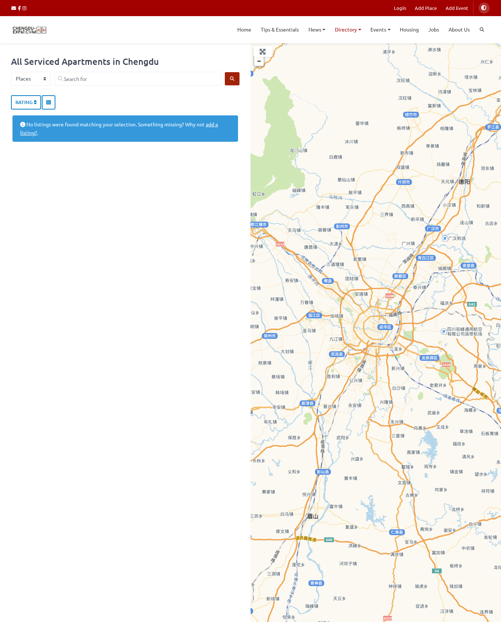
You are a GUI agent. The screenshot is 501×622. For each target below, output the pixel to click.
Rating (24, 102)
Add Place (426, 8)
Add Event (457, 8)
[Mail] (14, 8)
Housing (409, 29)
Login (400, 8)
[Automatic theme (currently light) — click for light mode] (484, 8)
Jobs (433, 29)
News (314, 29)
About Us (459, 29)
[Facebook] (20, 8)
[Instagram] (24, 8)
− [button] (259, 61)
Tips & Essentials (280, 29)
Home (244, 29)
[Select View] (48, 102)
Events (378, 29)
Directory (346, 29)
